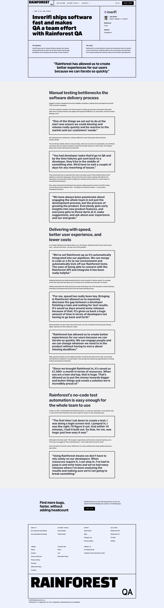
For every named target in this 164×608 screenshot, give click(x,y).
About (33, 550)
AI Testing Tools (89, 550)
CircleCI (113, 537)
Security (33, 563)
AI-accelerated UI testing (39, 534)
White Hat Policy (36, 567)
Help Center (88, 531)
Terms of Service (36, 556)
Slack (59, 550)
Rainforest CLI (115, 534)
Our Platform (61, 3)
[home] (41, 3)
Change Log (88, 537)
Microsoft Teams (63, 556)
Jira (59, 553)
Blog (85, 534)
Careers (33, 553)
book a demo (128, 3)
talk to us (89, 508)
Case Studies (62, 531)
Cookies (33, 570)
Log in (117, 3)
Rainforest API (115, 531)
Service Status (88, 541)
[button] (73, 3)
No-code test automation (39, 531)
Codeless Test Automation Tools (94, 553)
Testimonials (62, 534)
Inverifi (51, 103)
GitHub (113, 541)
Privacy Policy (35, 560)
